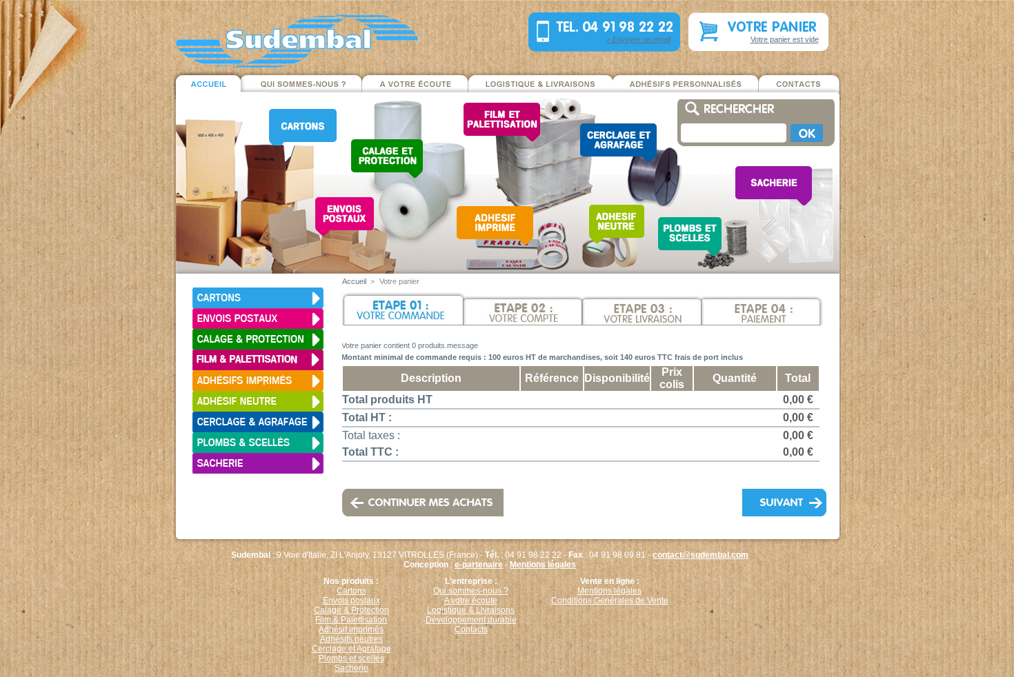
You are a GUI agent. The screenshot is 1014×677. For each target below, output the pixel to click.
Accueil (354, 281)
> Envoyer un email (638, 39)
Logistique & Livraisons (471, 610)
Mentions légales (543, 564)
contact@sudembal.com (700, 555)
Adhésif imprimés (351, 629)
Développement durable (471, 620)
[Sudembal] (265, 35)
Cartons (351, 591)
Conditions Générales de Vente (609, 600)
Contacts (471, 629)
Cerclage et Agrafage (351, 649)
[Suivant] (783, 495)
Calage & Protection (351, 610)
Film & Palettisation (351, 620)
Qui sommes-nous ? (470, 591)
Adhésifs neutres (351, 639)
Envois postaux (351, 600)
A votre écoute (470, 600)
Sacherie (351, 668)
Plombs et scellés (351, 658)
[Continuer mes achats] (404, 495)
